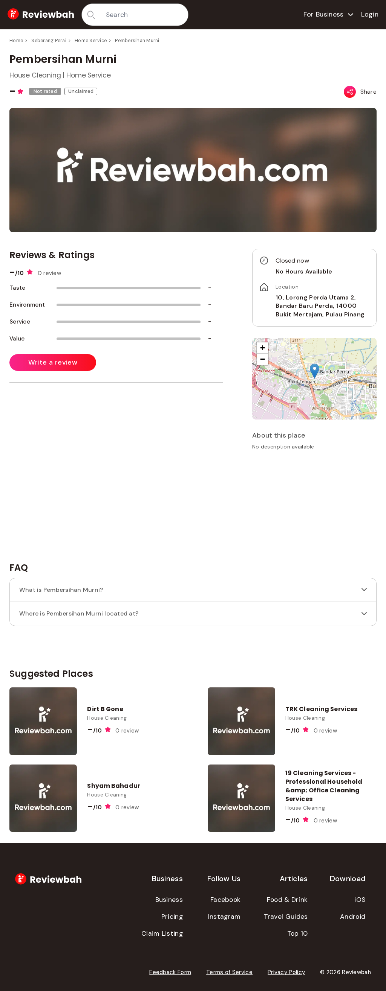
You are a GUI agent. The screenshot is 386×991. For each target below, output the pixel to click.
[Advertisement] (314, 509)
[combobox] (144, 15)
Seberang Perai (48, 41)
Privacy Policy (286, 972)
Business (169, 899)
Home (16, 41)
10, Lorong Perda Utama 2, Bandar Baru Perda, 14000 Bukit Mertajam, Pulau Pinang (320, 305)
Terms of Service (229, 972)
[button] (314, 371)
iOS (359, 899)
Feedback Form (170, 972)
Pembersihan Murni (137, 41)
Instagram (224, 916)
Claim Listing (162, 933)
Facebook (225, 899)
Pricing (172, 916)
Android (352, 916)
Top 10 (297, 933)
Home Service (91, 41)
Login (370, 14)
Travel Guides (286, 916)
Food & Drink (287, 899)
